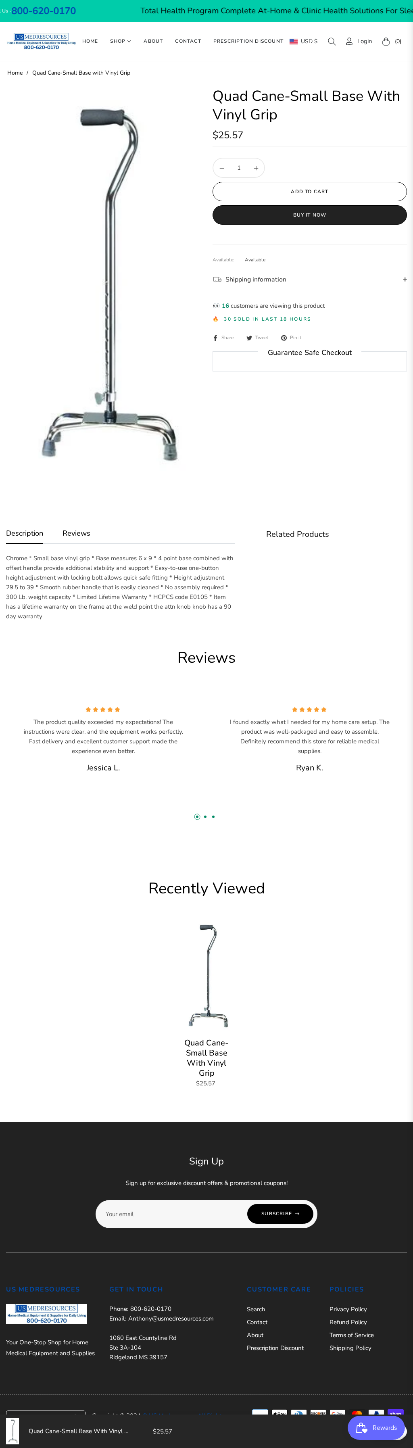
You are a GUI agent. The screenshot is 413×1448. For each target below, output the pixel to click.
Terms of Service (352, 1335)
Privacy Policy (348, 1309)
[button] (332, 41)
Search (256, 1309)
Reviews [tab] (76, 533)
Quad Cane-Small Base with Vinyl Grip (206, 1058)
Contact (257, 1322)
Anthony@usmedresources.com (171, 1318)
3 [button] (213, 817)
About (255, 1335)
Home (15, 73)
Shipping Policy (350, 1348)
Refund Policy (348, 1322)
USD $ (309, 41)
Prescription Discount (275, 1348)
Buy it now (310, 215)
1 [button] (197, 817)
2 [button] (205, 817)
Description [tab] (24, 533)
